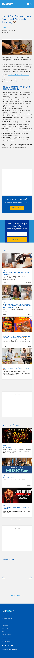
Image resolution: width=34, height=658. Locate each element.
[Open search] (30, 4)
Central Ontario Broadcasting (11, 649)
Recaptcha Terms (7, 638)
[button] (3, 578)
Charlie (6, 32)
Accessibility (5, 625)
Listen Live (17, 208)
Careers (4, 615)
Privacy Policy (6, 641)
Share (4, 35)
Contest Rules (6, 628)
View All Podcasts (17, 595)
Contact (4, 631)
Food (4, 28)
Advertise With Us (7, 618)
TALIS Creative (9, 651)
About (3, 622)
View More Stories (17, 382)
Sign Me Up (17, 239)
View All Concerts (17, 520)
